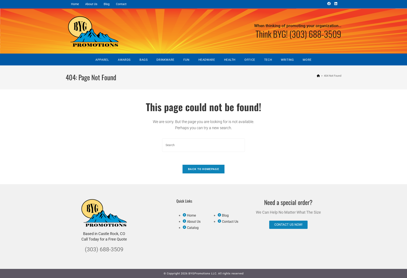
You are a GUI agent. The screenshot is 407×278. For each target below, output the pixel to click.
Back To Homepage (203, 169)
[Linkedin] (335, 3)
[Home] (318, 75)
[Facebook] (329, 3)
